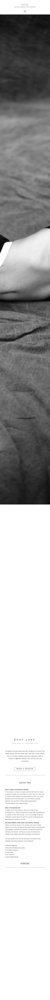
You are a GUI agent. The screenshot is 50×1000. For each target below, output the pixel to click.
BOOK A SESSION (25, 769)
